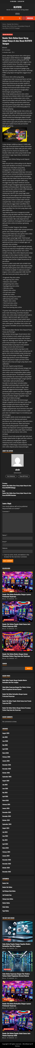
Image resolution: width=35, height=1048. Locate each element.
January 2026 (6, 761)
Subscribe (30, 18)
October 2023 (6, 868)
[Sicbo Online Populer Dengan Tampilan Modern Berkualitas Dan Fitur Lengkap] (17, 931)
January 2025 (5, 808)
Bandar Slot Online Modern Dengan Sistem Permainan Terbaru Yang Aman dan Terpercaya (16, 655)
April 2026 (5, 749)
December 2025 (6, 765)
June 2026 (5, 741)
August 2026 (5, 733)
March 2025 (5, 800)
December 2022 (6, 872)
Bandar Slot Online (7, 34)
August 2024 (5, 828)
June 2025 (5, 789)
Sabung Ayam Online (7, 899)
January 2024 (5, 856)
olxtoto (17, 13)
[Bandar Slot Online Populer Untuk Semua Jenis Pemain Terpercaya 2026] (17, 611)
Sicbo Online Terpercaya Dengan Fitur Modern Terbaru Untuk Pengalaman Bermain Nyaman (16, 688)
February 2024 (6, 852)
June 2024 (5, 836)
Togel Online (5, 911)
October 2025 (6, 773)
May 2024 (4, 840)
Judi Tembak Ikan (6, 895)
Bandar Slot (5, 883)
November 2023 (6, 864)
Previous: (16, 485)
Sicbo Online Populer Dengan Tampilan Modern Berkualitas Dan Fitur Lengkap (14, 681)
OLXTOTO (17, 7)
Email (4, 542)
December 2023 (6, 860)
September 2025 (6, 777)
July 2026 (5, 737)
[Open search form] (19, 18)
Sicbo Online (5, 907)
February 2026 (6, 757)
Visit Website (11, 476)
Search (4, 664)
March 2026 (5, 753)
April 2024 (5, 844)
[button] (2, 18)
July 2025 (4, 785)
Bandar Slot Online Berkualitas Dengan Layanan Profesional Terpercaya (16, 595)
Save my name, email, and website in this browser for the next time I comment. (16, 556)
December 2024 (6, 812)
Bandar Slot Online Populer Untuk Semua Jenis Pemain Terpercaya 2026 (16, 625)
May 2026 (5, 745)
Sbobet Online (6, 903)
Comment (6, 511)
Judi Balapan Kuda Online (9, 891)
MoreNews (26, 1044)
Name (4, 535)
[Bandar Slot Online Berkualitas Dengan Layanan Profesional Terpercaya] (17, 582)
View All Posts (24, 476)
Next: (16, 493)
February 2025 (6, 804)
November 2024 (6, 816)
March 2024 (5, 848)
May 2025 (4, 793)
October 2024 (6, 820)
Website (4, 548)
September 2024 (6, 824)
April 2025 (5, 796)
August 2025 (5, 781)
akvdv (5, 47)
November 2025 (6, 769)
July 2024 (4, 832)
